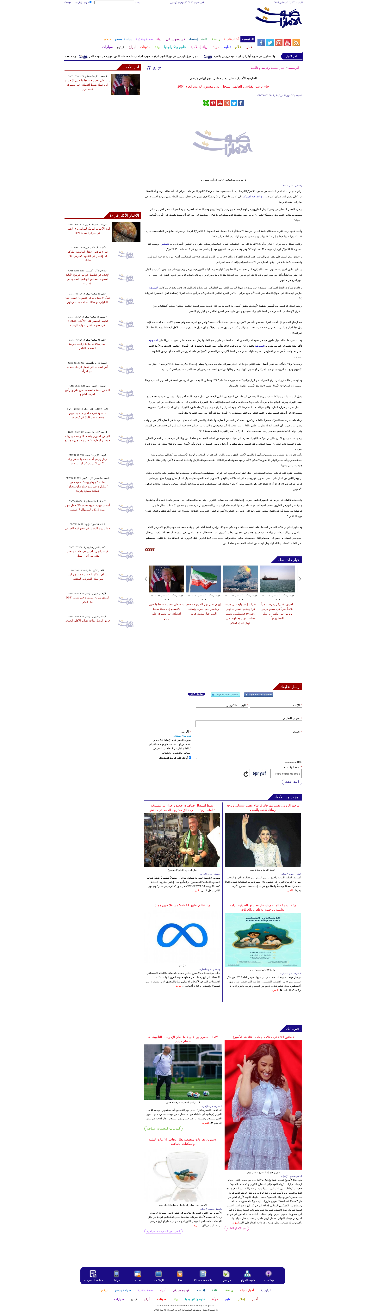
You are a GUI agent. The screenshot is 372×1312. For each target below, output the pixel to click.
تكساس (164, 243)
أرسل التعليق (292, 781)
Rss (180, 1280)
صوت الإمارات (82, 2)
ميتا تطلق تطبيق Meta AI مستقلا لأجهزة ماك (182, 905)
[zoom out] (159, 68)
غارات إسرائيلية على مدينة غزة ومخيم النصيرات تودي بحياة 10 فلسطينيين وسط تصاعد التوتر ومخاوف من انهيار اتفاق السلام (203, 613)
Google (68, 2)
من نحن (227, 1280)
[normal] (154, 68)
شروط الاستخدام (182, 735)
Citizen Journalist (203, 1280)
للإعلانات (159, 1280)
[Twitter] (225, 696)
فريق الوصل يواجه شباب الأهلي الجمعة (87, 620)
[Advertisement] (159, 17)
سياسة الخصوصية (93, 1280)
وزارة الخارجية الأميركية (254, 196)
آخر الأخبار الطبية (236, 1228)
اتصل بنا (138, 1280)
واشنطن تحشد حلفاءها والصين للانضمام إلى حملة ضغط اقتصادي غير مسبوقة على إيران (87, 84)
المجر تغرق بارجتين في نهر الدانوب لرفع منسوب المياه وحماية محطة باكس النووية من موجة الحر (166, 56)
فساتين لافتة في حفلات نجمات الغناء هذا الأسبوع (263, 1037)
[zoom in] (149, 68)
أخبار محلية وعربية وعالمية (268, 67)
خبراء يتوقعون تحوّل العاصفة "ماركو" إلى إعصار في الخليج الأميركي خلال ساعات (87, 256)
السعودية (153, 287)
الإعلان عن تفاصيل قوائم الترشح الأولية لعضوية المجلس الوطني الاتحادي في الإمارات (87, 279)
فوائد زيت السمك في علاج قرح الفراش (87, 528)
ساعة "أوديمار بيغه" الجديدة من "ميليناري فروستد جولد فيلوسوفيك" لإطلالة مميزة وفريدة (87, 486)
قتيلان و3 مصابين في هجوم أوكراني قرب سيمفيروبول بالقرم (270, 56)
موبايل (117, 1280)
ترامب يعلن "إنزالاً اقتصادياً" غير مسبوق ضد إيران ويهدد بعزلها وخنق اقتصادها (277, 609)
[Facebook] (258, 696)
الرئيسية (293, 67)
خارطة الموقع (248, 1280)
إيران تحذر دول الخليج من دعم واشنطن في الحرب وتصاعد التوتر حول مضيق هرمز (166, 609)
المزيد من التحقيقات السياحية (163, 1128)
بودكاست (269, 1280)
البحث (138, 2)
